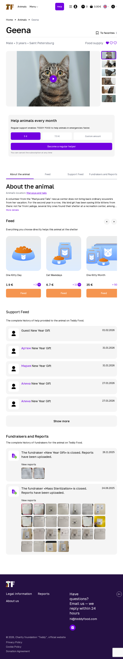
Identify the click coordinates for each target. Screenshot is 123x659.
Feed (23, 293)
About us (12, 601)
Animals (22, 6)
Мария (26, 365)
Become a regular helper (61, 146)
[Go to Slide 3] (108, 72)
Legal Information (19, 593)
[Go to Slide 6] (108, 98)
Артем (26, 348)
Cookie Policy (13, 646)
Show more (62, 421)
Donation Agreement (18, 651)
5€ (25, 136)
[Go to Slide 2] (108, 64)
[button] (53, 78)
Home (9, 19)
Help (59, 6)
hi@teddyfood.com (83, 619)
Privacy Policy (14, 642)
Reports (44, 593)
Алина (26, 383)
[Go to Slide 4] (108, 81)
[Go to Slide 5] (108, 90)
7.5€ (57, 136)
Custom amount (93, 136)
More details (12, 210)
